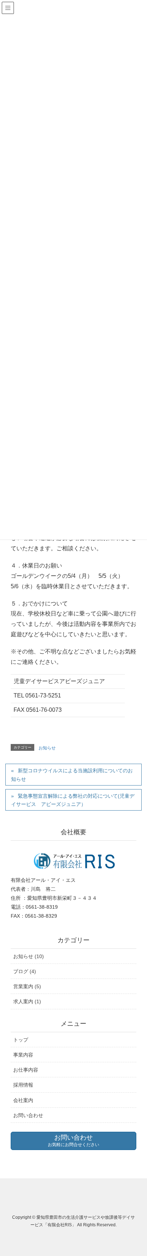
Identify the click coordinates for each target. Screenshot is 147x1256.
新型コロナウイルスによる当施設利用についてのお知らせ (72, 775)
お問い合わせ (28, 1115)
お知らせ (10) (28, 956)
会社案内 (23, 1100)
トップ (20, 1040)
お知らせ (47, 747)
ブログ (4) (24, 971)
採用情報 (23, 1085)
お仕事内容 (25, 1070)
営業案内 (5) (27, 986)
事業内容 (23, 1055)
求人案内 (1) (27, 1001)
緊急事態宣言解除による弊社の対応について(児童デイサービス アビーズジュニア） (73, 800)
